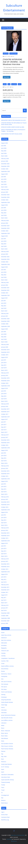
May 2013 (3, 551)
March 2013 (4, 556)
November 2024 (5, 197)
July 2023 (3, 238)
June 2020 (3, 334)
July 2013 (3, 546)
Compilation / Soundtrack (7, 658)
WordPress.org (5, 820)
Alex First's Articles (6, 640)
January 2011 (4, 608)
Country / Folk (4, 661)
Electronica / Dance (6, 674)
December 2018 (5, 378)
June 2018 (3, 393)
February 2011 (5, 605)
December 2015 (5, 471)
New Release (4, 738)
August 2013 (4, 543)
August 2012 (4, 574)
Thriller (3, 785)
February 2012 (5, 584)
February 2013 (5, 559)
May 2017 (3, 427)
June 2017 (3, 424)
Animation (4, 645)
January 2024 (4, 223)
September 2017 (5, 417)
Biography (4, 648)
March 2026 (4, 156)
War (2, 798)
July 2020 (3, 331)
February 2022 (5, 282)
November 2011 (5, 590)
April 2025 (4, 184)
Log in (2, 812)
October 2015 (4, 476)
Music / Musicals (5, 730)
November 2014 (5, 504)
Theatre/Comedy (13, 53)
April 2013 (4, 553)
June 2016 (3, 455)
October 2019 (4, 355)
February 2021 (5, 313)
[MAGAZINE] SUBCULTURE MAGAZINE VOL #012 (13, 120)
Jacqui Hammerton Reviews (8, 715)
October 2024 (4, 200)
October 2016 (4, 445)
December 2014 (5, 502)
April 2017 (4, 429)
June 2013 (3, 548)
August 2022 (4, 267)
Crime (2, 663)
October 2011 (4, 592)
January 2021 (4, 316)
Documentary (4, 668)
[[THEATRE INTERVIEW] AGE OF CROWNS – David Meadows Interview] (14, 41)
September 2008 (5, 618)
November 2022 (5, 259)
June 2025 (3, 179)
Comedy (3, 653)
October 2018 (4, 383)
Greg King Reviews (6, 699)
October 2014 (4, 507)
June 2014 (3, 517)
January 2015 (4, 499)
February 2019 (5, 373)
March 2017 (4, 432)
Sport (19, 84)
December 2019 (5, 349)
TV (1, 792)
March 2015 (4, 494)
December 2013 (5, 533)
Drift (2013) (8, 90)
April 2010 (4, 610)
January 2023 (4, 254)
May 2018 (3, 396)
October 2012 (4, 569)
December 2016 (5, 440)
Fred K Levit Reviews (6, 692)
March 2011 (4, 602)
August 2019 (4, 357)
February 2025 (5, 189)
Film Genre (14, 84)
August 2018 (4, 388)
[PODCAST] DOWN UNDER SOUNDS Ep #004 (12, 127)
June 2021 (3, 303)
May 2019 (3, 365)
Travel (2, 790)
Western (3, 800)
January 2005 (4, 623)
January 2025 (4, 192)
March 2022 (4, 280)
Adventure (4, 637)
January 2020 (4, 347)
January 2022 (4, 285)
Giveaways (4, 697)
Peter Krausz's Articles (7, 746)
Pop (2, 754)
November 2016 (5, 442)
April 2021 (4, 308)
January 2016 (4, 468)
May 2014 (3, 520)
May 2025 (3, 181)
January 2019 (4, 375)
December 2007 (5, 621)
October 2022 (4, 262)
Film (9, 84)
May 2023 (3, 243)
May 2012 (3, 579)
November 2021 (5, 290)
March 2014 (4, 525)
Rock (2, 759)
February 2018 (5, 404)
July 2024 (3, 207)
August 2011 (4, 595)
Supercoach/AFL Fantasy (7, 779)
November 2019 (5, 352)
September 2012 (5, 571)
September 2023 (5, 233)
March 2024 (4, 218)
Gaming (3, 694)
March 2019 (4, 370)
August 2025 (4, 174)
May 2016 (3, 458)
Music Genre (4, 733)
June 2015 (3, 486)
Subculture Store (5, 777)
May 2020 (3, 336)
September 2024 (5, 202)
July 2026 (3, 145)
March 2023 (4, 249)
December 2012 (5, 564)
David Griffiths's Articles (7, 666)
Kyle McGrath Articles (6, 717)
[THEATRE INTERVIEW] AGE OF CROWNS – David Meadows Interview (14, 62)
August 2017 (4, 419)
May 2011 (3, 597)
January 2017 (4, 437)
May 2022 (3, 274)
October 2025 (4, 169)
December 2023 (5, 225)
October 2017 (4, 414)
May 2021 (3, 305)
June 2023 (3, 241)
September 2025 (5, 171)
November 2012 (5, 566)
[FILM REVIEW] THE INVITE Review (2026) (11, 134)
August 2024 (4, 205)
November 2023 (5, 228)
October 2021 (4, 293)
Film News (4, 689)
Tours (2, 787)
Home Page (5, 53)
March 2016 (4, 463)
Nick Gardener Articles (7, 743)
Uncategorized (5, 795)
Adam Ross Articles (6, 635)
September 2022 (5, 264)
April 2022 (4, 277)
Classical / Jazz (5, 650)
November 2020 (5, 321)
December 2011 (5, 587)
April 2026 (4, 153)
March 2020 (4, 342)
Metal (2, 725)
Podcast (3, 751)
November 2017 (5, 411)
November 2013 (5, 535)
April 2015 (4, 491)
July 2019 (3, 360)
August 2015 (4, 481)
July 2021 (3, 300)
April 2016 (4, 460)
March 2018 (4, 401)
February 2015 (5, 497)
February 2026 (5, 158)
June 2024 (3, 210)
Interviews (4, 710)
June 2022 (3, 272)
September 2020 (5, 326)
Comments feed (5, 817)
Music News (4, 736)
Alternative (4, 643)
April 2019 (4, 367)
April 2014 (4, 522)
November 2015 (5, 473)
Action (3, 632)
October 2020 (4, 324)
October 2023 (4, 231)
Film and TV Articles (6, 681)
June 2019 (3, 362)
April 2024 (4, 215)
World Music (4, 803)
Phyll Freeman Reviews (7, 748)
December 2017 (5, 409)
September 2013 (5, 540)
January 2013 (4, 561)
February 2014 (5, 528)
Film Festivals (4, 684)
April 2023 (4, 246)
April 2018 (4, 398)
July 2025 (3, 176)
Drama (4, 84)
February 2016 (5, 466)
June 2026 (3, 148)
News (2, 741)
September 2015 (5, 478)
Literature (3, 723)
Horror (3, 707)
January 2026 (4, 161)
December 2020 (5, 318)
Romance (3, 761)
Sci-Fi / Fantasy (5, 767)
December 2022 (5, 256)
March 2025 (4, 187)
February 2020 (5, 344)
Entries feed (4, 814)
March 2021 (4, 311)
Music (2, 728)
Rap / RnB (3, 756)
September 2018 (5, 386)
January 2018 (4, 406)
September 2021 (5, 295)
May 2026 (3, 151)
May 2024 (3, 212)
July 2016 (3, 453)
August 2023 (4, 236)
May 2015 (3, 489)
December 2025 (5, 163)
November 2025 (5, 166)
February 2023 (5, 251)
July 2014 (3, 515)
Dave (13, 56)
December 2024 (5, 194)
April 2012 (4, 582)
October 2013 (4, 538)
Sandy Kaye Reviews (6, 764)
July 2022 (3, 269)
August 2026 (4, 143)
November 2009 (5, 613)
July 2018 (3, 391)
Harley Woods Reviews (7, 702)
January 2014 (4, 530)
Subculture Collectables (7, 774)
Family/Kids (4, 676)
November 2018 (5, 380)
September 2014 (5, 509)
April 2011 (4, 600)
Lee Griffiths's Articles (7, 720)
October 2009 (4, 615)
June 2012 (3, 577)
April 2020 (4, 339)
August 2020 (4, 329)
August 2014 (4, 512)
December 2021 (5, 287)
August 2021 (4, 298)
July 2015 (3, 484)
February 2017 (5, 435)
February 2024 (5, 220)
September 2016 (5, 447)
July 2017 (3, 422)
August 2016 (4, 450)
